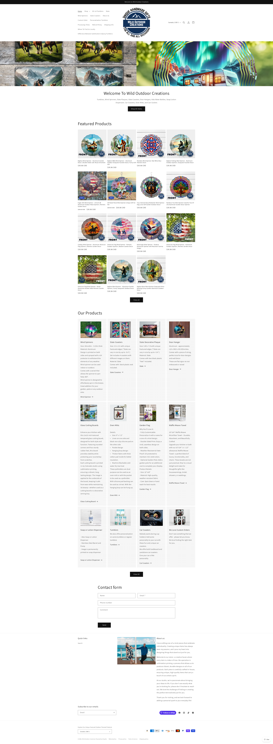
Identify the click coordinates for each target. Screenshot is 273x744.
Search (80, 643)
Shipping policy (143, 739)
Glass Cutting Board (88, 501)
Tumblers (113, 545)
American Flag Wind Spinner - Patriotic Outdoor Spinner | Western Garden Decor (120, 245)
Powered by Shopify (101, 739)
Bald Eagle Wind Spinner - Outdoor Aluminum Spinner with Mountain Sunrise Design (150, 246)
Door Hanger (174, 369)
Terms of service (132, 739)
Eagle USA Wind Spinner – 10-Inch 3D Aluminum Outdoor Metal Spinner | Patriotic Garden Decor (91, 204)
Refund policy (112, 739)
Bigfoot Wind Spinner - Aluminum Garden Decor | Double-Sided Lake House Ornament (91, 162)
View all (137, 300)
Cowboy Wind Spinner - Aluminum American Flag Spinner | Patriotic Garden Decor (92, 245)
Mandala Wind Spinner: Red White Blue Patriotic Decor (149, 162)
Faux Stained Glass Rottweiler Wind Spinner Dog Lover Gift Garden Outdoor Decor (150, 203)
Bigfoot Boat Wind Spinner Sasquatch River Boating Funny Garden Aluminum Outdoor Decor (150, 288)
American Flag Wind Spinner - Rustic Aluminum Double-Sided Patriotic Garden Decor (91, 288)
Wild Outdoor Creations (88, 739)
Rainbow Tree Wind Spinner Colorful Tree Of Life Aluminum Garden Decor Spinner (180, 203)
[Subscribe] (113, 712)
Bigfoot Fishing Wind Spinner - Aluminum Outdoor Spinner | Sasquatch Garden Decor (180, 162)
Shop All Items (136, 109)
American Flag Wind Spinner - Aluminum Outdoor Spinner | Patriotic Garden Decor (179, 245)
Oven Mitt (113, 495)
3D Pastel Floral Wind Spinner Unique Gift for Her (121, 203)
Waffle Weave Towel (176, 483)
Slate (141, 366)
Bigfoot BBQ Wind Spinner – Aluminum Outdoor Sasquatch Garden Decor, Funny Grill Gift (121, 162)
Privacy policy (122, 739)
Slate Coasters (115, 372)
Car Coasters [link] (144, 563)
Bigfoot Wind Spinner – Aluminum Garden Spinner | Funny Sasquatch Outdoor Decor (120, 287)
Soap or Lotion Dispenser (90, 560)
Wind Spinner (86, 397)
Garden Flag (144, 489)
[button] (87, 11)
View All (137, 574)
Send (104, 625)
